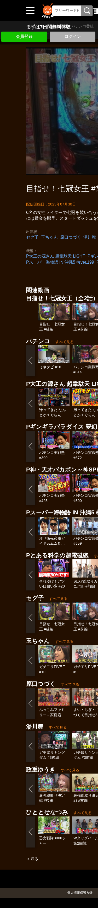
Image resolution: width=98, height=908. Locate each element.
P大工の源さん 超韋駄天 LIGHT (55, 256)
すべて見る (64, 342)
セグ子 (32, 237)
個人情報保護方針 (80, 893)
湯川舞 (89, 237)
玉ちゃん (49, 237)
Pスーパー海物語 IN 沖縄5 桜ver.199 (60, 262)
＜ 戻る (32, 859)
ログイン (72, 36)
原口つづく (70, 237)
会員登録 (24, 36)
